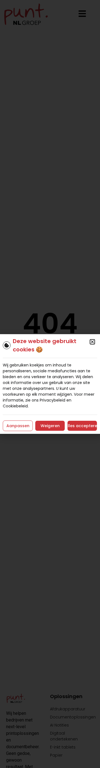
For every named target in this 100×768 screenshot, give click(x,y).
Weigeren (50, 426)
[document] (50, 384)
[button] (92, 342)
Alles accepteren (82, 426)
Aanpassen (17, 426)
